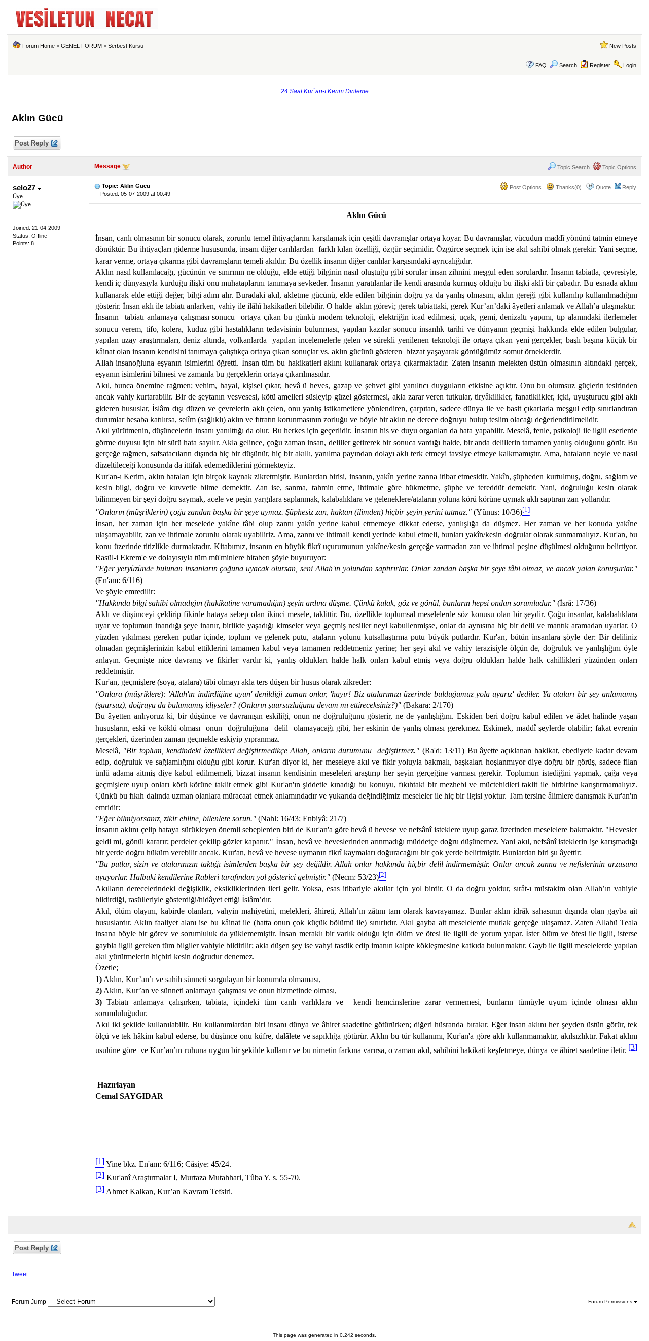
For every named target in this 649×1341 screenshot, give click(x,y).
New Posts (622, 46)
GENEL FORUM (81, 46)
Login (629, 65)
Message (107, 166)
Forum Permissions (611, 1301)
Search (568, 65)
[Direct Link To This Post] (97, 186)
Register (600, 65)
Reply (629, 187)
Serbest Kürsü (125, 46)
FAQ (541, 65)
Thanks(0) (568, 187)
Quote (603, 187)
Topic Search (573, 167)
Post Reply (32, 143)
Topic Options (618, 167)
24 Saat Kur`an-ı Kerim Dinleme (325, 91)
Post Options (525, 187)
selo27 (25, 187)
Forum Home (38, 46)
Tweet (20, 1274)
